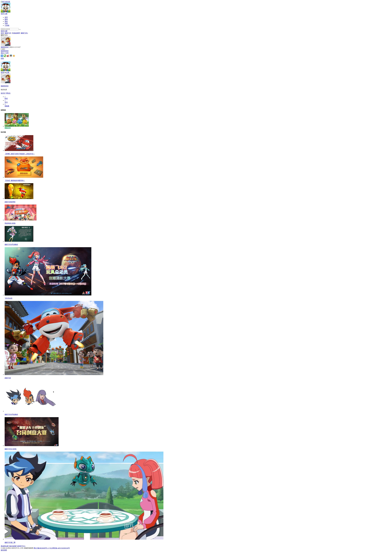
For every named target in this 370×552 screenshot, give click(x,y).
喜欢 (6, 21)
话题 (6, 23)
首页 (6, 17)
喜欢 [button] (3, 53)
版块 (6, 19)
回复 (2, 58)
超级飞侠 (16, 546)
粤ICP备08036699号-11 (41, 548)
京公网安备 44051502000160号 (59, 548)
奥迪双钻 (4, 546)
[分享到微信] (5, 56)
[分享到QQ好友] (11, 56)
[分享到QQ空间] (14, 56)
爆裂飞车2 (24, 33)
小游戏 (7, 25)
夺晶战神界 (16, 33)
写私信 (8, 93)
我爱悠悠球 (4, 47)
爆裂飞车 (8, 33)
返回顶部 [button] (4, 550)
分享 (7, 53)
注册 (5, 14)
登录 (2, 14)
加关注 (3, 93)
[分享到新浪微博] (8, 56)
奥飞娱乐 (10, 546)
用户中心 (22, 546)
